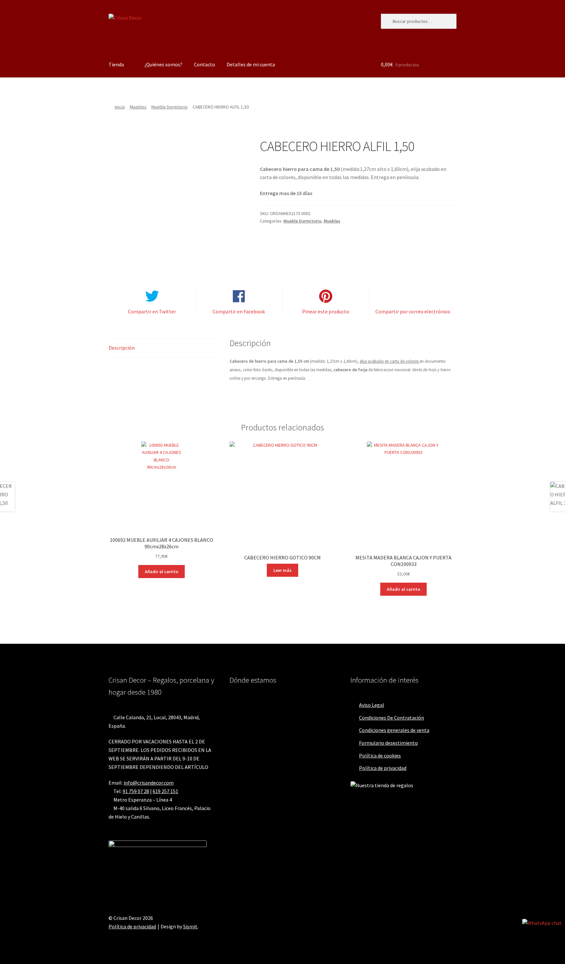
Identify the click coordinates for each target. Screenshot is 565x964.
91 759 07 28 (136, 791)
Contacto (204, 64)
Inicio (120, 107)
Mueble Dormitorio (169, 107)
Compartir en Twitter (152, 311)
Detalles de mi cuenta (251, 64)
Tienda (116, 64)
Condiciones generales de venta (394, 730)
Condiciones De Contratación (391, 717)
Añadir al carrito (161, 571)
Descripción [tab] (122, 347)
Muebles (138, 107)
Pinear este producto (325, 311)
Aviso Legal (371, 705)
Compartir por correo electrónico (412, 311)
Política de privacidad (382, 768)
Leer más (282, 570)
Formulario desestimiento (388, 743)
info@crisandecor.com (149, 782)
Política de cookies (380, 755)
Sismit (190, 926)
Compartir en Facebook (239, 311)
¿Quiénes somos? (163, 64)
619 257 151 (165, 791)
